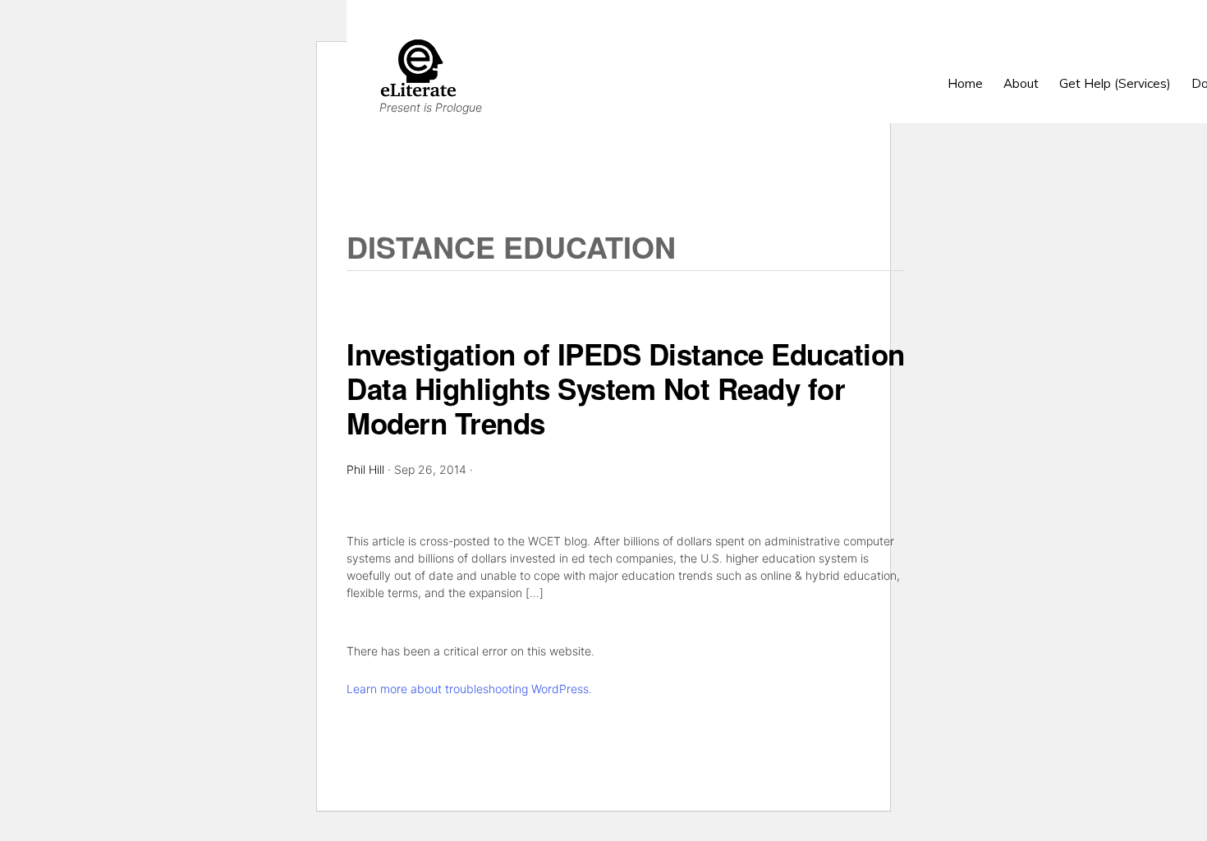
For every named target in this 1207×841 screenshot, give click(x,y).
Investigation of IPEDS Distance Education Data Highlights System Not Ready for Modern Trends (625, 388)
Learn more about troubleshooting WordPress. (469, 689)
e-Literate (774, 68)
